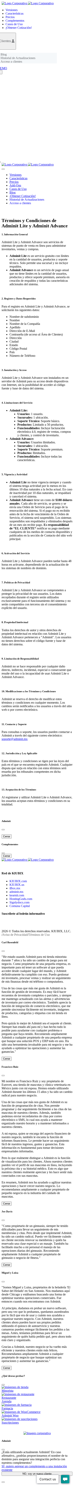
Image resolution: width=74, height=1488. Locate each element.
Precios (10, 17)
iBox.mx (14, 888)
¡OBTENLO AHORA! (21, 1429)
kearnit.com (16, 895)
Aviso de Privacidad (14, 934)
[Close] (3, 951)
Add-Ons (15, 185)
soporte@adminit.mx (15, 739)
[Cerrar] (3, 829)
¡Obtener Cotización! (19, 27)
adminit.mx (16, 891)
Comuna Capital (19, 906)
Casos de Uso (14, 24)
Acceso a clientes (11, 61)
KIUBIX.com (18, 881)
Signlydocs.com (19, 902)
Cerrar (6, 836)
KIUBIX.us (16, 884)
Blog (4, 54)
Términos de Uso (39, 934)
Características (14, 13)
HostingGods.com (20, 899)
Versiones (12, 10)
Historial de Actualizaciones (18, 58)
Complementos (15, 20)
